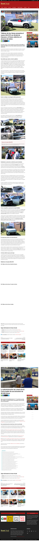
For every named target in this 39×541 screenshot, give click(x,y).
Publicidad (12, 0)
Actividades (14, 7)
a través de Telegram (18, 334)
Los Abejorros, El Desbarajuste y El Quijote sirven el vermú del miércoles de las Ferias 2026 (21, 351)
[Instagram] (32, 0)
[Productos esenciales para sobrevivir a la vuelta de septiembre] (13, 356)
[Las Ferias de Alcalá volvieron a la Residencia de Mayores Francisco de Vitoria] (4, 356)
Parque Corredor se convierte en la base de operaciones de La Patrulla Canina (21, 360)
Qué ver (9, 7)
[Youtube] (37, 0)
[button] (37, 7)
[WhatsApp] (36, 0)
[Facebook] (31, 0)
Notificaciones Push (31, 539)
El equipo (9, 0)
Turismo (25, 7)
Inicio (2, 7)
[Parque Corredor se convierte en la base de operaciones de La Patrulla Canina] (21, 356)
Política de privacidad (21, 539)
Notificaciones (15, 0)
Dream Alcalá (2, 9)
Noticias (5, 7)
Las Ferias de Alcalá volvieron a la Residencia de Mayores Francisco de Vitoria (4, 360)
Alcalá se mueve (8, 9)
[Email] (7, 41)
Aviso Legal (17, 539)
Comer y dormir (20, 7)
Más (28, 7)
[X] (35, 0)
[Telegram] (33, 0)
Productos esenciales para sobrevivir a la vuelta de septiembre (12, 360)
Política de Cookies (27, 539)
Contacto (18, 0)
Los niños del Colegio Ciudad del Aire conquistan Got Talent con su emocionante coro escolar (19, 339)
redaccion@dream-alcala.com (20, 536)
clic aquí (19, 329)
